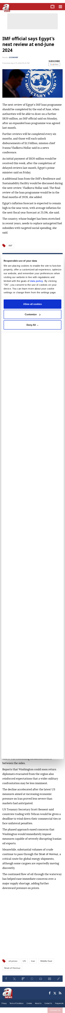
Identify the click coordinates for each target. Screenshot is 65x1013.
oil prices (13, 961)
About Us (38, 1003)
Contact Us (55, 1010)
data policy (36, 281)
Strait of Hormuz (12, 968)
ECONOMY (13, 57)
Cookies (29, 1003)
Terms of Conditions (17, 1003)
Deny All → (33, 324)
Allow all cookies (32, 304)
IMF (10, 245)
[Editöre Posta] (58, 978)
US (24, 961)
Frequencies (59, 1003)
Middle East (46, 961)
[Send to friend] (49, 978)
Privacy (4, 1003)
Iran (33, 961)
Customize (31, 314)
